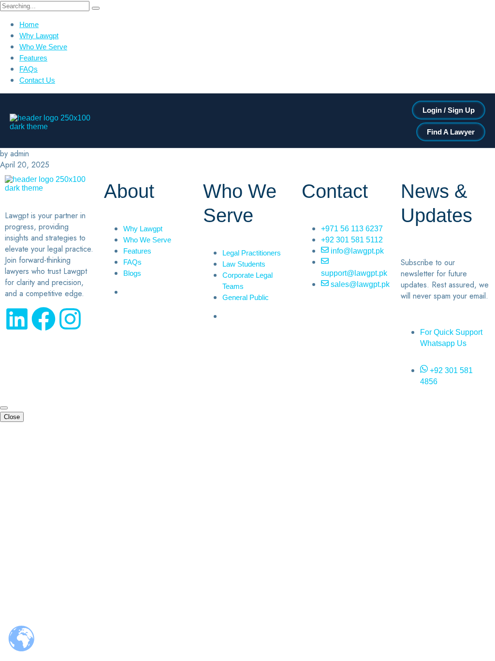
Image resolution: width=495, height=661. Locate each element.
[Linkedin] (17, 319)
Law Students (243, 264)
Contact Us (37, 80)
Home (29, 24)
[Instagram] (70, 319)
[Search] (96, 8)
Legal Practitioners (251, 253)
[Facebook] (43, 319)
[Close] (4, 407)
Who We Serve (43, 47)
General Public (245, 297)
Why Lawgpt (38, 35)
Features (33, 58)
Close (12, 417)
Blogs (132, 273)
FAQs (28, 69)
